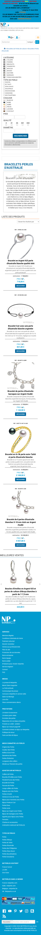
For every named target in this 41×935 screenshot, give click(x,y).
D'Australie (9, 88)
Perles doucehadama (9, 854)
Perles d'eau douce (8, 851)
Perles (4, 837)
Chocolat (10, 111)
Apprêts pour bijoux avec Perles (12, 817)
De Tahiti (8, 84)
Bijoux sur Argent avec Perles (12, 811)
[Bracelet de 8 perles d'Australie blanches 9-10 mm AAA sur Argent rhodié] (20, 504)
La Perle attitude (7, 688)
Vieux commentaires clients (11, 702)
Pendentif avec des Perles (10, 780)
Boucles (10, 68)
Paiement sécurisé (8, 641)
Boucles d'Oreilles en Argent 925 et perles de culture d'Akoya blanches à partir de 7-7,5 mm (20, 591)
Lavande (10, 109)
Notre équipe (6, 658)
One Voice (5, 872)
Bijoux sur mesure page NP (11, 727)
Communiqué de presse (10, 691)
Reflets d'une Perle (8, 753)
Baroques (10, 75)
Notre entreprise (7, 655)
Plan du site (6, 650)
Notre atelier (6, 661)
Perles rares (6, 808)
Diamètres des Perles (9, 755)
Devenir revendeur (8, 644)
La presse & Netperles (9, 682)
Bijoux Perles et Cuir (9, 802)
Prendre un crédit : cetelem (11, 724)
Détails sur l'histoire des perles (12, 764)
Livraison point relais (9, 715)
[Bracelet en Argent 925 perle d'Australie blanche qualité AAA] (20, 245)
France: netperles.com (9, 883)
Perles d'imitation (8, 758)
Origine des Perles (8, 747)
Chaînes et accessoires (10, 822)
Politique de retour (8, 732)
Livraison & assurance (9, 712)
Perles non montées (14, 77)
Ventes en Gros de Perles (10, 797)
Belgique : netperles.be (9, 888)
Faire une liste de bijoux (10, 735)
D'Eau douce (9, 86)
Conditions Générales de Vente (12, 638)
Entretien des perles (8, 718)
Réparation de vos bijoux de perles (13, 721)
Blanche (10, 100)
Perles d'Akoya (7, 840)
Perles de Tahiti (7, 842)
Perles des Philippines (9, 848)
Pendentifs (11, 66)
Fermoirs (5, 819)
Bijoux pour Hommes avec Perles (13, 800)
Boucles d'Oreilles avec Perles (12, 777)
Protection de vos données (11, 652)
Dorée (9, 104)
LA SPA (4, 870)
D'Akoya (7, 82)
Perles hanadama (8, 857)
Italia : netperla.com (9, 886)
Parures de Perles (8, 785)
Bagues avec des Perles (10, 791)
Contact (5, 669)
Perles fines (6, 805)
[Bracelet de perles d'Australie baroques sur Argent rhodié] (20, 376)
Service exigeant (7, 666)
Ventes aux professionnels (11, 647)
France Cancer (7, 867)
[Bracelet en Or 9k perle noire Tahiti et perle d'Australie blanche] (20, 439)
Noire (9, 102)
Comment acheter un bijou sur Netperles (15, 729)
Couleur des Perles (8, 750)
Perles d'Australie (8, 845)
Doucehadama (10, 91)
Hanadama (9, 93)
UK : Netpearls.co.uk (9, 891)
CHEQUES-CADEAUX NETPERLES (13, 825)
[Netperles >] (3, 49)
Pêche (9, 107)
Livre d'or (5, 699)
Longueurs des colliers (9, 761)
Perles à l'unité (7, 794)
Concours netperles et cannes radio (14, 694)
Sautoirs (10, 73)
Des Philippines (10, 95)
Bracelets (10, 64)
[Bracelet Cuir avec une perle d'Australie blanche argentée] (20, 310)
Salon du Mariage (8, 697)
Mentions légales (8, 635)
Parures (10, 62)
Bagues (9, 71)
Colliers (10, 60)
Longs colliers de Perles (10, 788)
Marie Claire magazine (9, 685)
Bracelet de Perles (8, 783)
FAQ (3, 672)
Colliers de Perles (8, 774)
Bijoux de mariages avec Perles (12, 814)
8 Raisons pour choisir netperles (13, 664)
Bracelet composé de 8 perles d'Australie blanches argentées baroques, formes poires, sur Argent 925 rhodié (20, 399)
